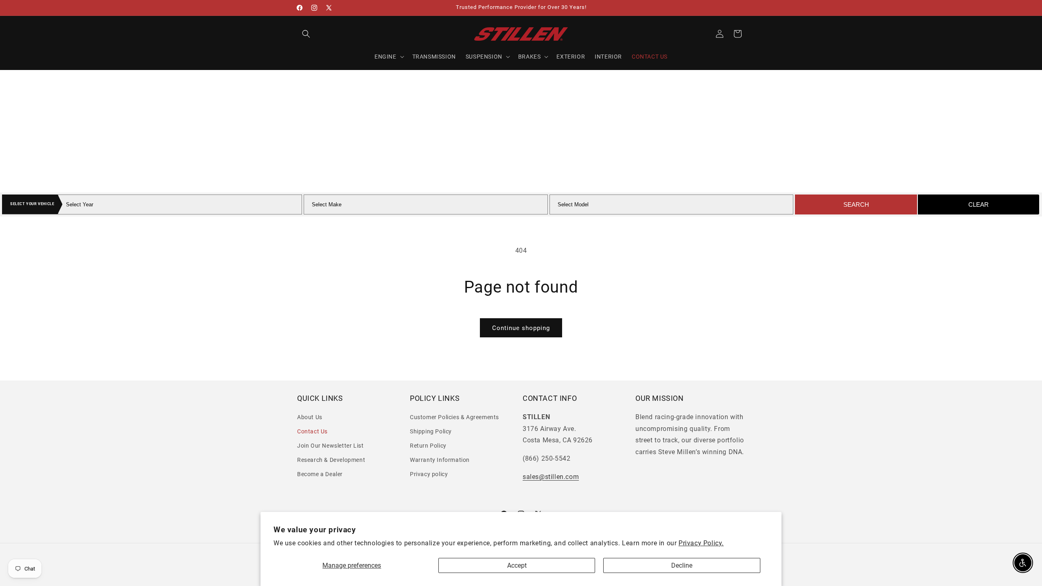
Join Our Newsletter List (330, 445)
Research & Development (331, 460)
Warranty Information (440, 460)
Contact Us (312, 431)
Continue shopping (521, 328)
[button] (306, 34)
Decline (681, 565)
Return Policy (428, 445)
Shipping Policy (431, 431)
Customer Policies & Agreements (454, 417)
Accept (517, 565)
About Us (309, 417)
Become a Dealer (320, 474)
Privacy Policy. (701, 543)
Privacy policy (429, 474)
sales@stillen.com (551, 477)
